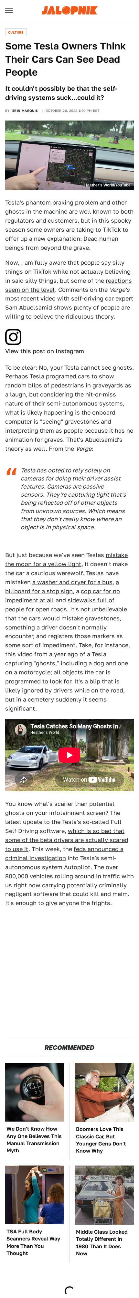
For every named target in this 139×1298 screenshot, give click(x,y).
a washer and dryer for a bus (72, 582)
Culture (16, 32)
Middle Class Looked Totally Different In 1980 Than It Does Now (102, 1243)
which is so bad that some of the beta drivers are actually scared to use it (66, 840)
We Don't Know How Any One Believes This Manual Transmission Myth (34, 1140)
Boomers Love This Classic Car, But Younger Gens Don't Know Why (101, 1140)
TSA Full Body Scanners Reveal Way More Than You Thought (33, 1242)
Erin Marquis (25, 110)
